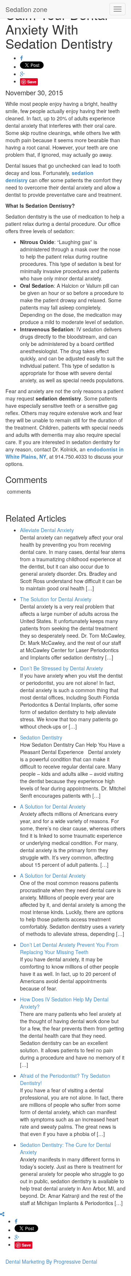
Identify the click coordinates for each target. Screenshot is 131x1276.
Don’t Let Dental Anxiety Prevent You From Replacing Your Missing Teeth (69, 948)
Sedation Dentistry (41, 737)
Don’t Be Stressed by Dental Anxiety (61, 668)
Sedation (26, 9)
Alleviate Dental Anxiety (47, 530)
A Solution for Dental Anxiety (53, 806)
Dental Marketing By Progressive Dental (51, 1261)
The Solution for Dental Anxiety (55, 599)
